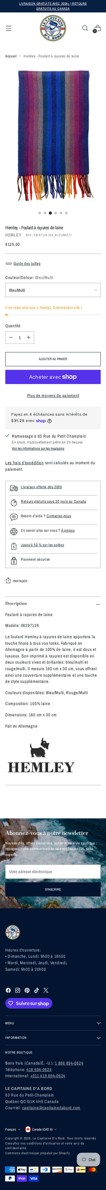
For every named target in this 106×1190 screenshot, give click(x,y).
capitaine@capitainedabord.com (51, 1107)
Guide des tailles (27, 263)
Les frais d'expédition (24, 462)
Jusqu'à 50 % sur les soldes (42, 544)
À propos (68, 530)
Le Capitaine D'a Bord (48, 1138)
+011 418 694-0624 (47, 1075)
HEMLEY (13, 235)
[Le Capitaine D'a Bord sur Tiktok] (37, 991)
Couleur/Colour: (29, 277)
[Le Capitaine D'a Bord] (53, 28)
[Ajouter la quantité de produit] (28, 338)
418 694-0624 (39, 1069)
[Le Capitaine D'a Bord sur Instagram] (18, 991)
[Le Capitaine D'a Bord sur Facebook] (8, 991)
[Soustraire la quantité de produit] (11, 338)
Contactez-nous (59, 515)
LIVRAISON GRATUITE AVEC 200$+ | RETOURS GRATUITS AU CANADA (53, 6)
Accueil (10, 56)
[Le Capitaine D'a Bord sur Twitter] (46, 991)
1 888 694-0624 (69, 1063)
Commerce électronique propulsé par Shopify (37, 1153)
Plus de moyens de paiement (53, 395)
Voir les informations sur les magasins (38, 448)
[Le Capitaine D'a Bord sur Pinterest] (27, 991)
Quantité (13, 325)
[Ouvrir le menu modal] (8, 28)
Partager (20, 581)
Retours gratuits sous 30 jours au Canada (53, 501)
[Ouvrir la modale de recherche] (85, 28)
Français (10, 1129)
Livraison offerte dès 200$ (41, 486)
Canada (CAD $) (42, 1129)
